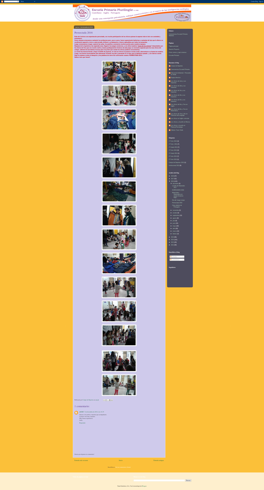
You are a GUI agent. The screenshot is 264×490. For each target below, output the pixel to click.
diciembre (176, 183)
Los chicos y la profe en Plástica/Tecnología (178, 126)
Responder (82, 423)
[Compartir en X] (108, 400)
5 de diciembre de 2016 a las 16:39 (94, 412)
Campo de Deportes (177, 66)
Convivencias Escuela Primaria (180, 69)
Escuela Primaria (174, 55)
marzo (175, 231)
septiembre (176, 215)
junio (174, 223)
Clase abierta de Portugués (177, 206)
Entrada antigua (159, 460)
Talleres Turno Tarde (177, 130)
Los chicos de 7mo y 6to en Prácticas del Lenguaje (179, 114)
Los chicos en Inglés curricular (180, 118)
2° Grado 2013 (173, 147)
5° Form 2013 (173, 159)
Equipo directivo (175, 77)
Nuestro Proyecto (174, 49)
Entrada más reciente (81, 460)
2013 (172, 242)
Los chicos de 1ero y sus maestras (178, 81)
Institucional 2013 (174, 165)
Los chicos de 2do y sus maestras (178, 86)
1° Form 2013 (173, 141)
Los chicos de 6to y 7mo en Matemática (179, 110)
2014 (172, 239)
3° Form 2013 (173, 150)
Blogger (144, 486)
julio (174, 220)
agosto (175, 218)
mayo (174, 226)
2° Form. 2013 (173, 144)
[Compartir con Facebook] (110, 400)
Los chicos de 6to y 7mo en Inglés (179, 105)
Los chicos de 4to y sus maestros (178, 96)
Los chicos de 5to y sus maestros (178, 100)
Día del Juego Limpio (178, 200)
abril (174, 228)
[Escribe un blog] (106, 400)
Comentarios (175, 259)
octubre (175, 213)
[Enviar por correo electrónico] (104, 400)
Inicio (121, 460)
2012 (172, 245)
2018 (172, 176)
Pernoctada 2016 (177, 202)
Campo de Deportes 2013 (176, 162)
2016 (172, 181)
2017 (172, 178)
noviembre (176, 210)
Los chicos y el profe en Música (180, 122)
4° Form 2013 (173, 156)
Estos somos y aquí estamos (177, 52)
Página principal (173, 46)
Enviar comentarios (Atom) (123, 467)
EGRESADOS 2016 (178, 190)
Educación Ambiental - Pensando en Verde (181, 73)
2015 (172, 237)
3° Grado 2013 (173, 153)
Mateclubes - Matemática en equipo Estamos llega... (177, 195)
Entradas (174, 256)
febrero (175, 234)
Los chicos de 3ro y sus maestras (178, 91)
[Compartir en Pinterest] (112, 400)
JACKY (81, 412)
